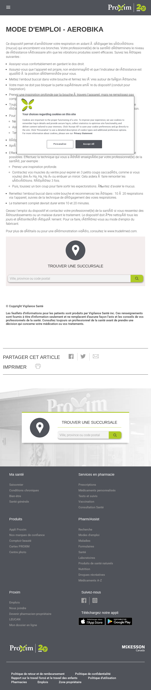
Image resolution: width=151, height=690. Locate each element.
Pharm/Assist (88, 519)
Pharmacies (19, 682)
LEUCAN (14, 619)
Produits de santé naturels (95, 563)
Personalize (59, 144)
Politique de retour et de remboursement (37, 674)
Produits (15, 519)
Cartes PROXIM (19, 546)
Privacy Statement (83, 133)
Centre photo (17, 552)
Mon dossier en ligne (23, 625)
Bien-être (15, 496)
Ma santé (16, 474)
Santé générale (19, 501)
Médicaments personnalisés (97, 490)
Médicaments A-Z (90, 580)
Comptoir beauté (20, 541)
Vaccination (86, 501)
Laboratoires (86, 558)
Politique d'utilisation (102, 678)
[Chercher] (137, 278)
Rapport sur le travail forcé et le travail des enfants (44, 678)
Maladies (84, 541)
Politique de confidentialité (92, 674)
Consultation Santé (91, 507)
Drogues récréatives (91, 575)
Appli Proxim (17, 529)
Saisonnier (16, 484)
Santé (82, 552)
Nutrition (84, 569)
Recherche (85, 529)
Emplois (14, 602)
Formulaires (86, 546)
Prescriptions (87, 484)
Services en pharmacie (96, 474)
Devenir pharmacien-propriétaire (30, 614)
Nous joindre (17, 608)
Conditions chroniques (24, 490)
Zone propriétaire (70, 682)
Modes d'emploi (88, 535)
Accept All (88, 144)
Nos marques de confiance (27, 535)
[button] (71, 357)
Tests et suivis (88, 496)
